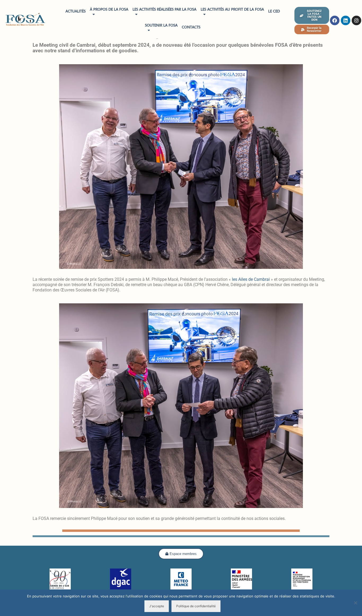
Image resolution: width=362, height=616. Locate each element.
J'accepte (156, 606)
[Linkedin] (345, 20)
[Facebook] (334, 20)
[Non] (355, 602)
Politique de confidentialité (196, 606)
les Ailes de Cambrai (251, 279)
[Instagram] (356, 20)
